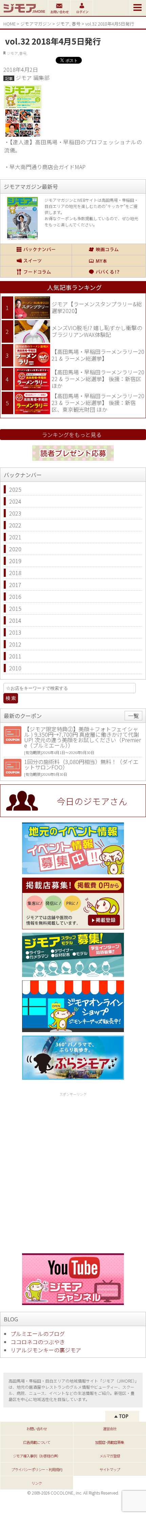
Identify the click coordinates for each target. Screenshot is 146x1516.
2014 (15, 620)
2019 (15, 561)
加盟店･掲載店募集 (109, 1442)
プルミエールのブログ (38, 1334)
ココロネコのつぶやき (38, 1342)
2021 (15, 537)
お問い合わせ (36, 1428)
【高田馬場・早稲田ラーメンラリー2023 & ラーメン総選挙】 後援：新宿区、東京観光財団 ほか (98, 402)
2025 (15, 489)
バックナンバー (36, 249)
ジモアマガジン (35, 23)
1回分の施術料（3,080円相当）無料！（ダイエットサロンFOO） (81, 764)
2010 (15, 668)
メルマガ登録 (109, 1455)
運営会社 (109, 1428)
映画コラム (108, 249)
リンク (37, 1483)
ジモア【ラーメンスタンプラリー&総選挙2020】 (97, 307)
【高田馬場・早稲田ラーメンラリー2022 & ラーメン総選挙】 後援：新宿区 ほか (98, 378)
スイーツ (36, 260)
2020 (15, 549)
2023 (15, 513)
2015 (15, 608)
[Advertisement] (73, 1171)
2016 (15, 596)
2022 (15, 525)
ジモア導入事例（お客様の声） (36, 1455)
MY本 (108, 260)
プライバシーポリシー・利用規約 (36, 1469)
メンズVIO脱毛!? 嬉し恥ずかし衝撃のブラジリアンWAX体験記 (97, 331)
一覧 (133, 716)
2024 (15, 501)
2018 (15, 573)
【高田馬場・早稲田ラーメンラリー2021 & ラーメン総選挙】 (98, 354)
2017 (15, 585)
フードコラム (36, 271)
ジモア (62, 23)
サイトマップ (109, 1469)
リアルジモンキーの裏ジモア (46, 1350)
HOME (9, 23)
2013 (15, 632)
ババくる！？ (108, 271)
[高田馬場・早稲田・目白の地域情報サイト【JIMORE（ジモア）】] (24, 14)
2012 (15, 644)
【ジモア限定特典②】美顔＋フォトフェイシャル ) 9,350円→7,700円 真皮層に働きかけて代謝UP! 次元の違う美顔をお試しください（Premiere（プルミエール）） (82, 737)
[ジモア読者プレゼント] (73, 462)
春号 (76, 23)
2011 (15, 656)
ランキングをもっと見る (72, 434)
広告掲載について (36, 1442)
